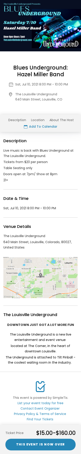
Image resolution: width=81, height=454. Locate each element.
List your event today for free (40, 403)
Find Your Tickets (40, 419)
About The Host (62, 120)
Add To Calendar (42, 126)
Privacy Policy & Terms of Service (40, 414)
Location (38, 120)
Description (17, 120)
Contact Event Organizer (40, 408)
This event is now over (40, 444)
